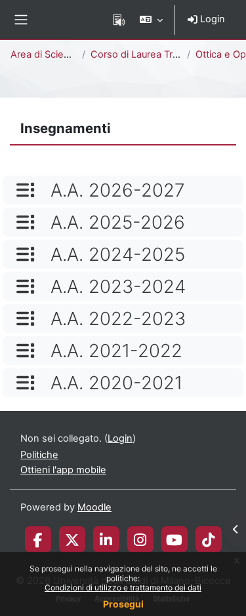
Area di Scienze (45, 54)
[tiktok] (208, 539)
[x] (72, 539)
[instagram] (140, 539)
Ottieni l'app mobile (63, 470)
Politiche (39, 455)
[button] (151, 19)
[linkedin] (106, 539)
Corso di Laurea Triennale (148, 54)
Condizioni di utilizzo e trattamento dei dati (123, 587)
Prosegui (123, 603)
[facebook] (38, 539)
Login (211, 19)
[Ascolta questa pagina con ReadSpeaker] (119, 19)
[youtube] (174, 539)
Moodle (94, 507)
